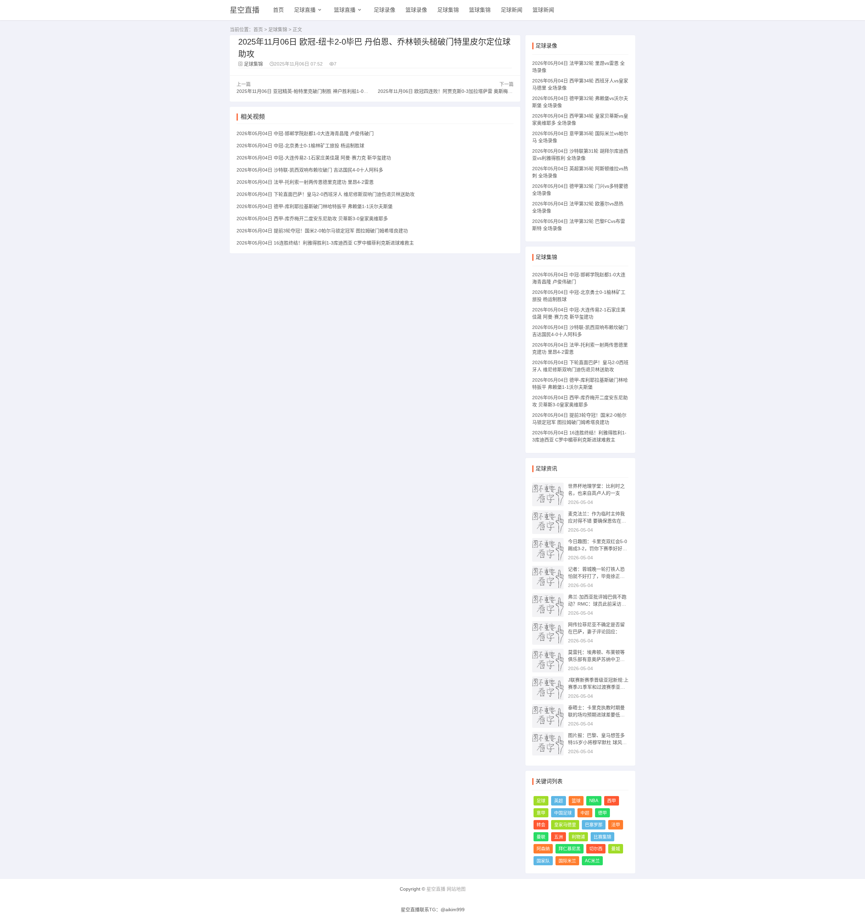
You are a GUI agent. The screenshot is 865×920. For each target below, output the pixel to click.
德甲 (602, 812)
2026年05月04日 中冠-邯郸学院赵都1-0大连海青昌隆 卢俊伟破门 (305, 133)
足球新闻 (511, 10)
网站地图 (456, 889)
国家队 (543, 860)
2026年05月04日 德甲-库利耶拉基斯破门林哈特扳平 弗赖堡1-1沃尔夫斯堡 (315, 206)
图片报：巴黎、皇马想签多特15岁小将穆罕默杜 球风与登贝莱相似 (597, 742)
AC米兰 (592, 860)
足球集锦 (448, 10)
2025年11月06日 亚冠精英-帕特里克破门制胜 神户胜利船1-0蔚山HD (308, 91)
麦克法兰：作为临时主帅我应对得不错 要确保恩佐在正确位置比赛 (597, 521)
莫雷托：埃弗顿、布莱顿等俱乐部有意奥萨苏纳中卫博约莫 (596, 659)
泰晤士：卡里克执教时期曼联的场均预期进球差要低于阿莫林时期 (596, 714)
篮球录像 (416, 10)
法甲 (615, 824)
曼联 (541, 836)
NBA (593, 800)
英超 (558, 800)
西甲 (611, 800)
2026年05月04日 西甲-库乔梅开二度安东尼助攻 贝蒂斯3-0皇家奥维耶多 (312, 218)
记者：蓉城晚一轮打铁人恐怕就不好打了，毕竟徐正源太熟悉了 (596, 576)
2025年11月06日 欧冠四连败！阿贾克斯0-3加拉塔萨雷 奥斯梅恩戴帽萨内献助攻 (462, 91)
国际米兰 (567, 860)
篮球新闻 (543, 10)
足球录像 (384, 10)
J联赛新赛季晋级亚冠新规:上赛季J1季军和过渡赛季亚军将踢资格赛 (598, 687)
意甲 (541, 812)
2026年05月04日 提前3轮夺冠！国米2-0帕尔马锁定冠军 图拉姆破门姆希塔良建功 (322, 230)
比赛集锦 (602, 836)
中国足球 (563, 812)
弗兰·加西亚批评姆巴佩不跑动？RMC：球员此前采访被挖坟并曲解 (597, 604)
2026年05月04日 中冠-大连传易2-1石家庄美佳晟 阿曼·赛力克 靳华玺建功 (314, 157)
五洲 (558, 836)
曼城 (615, 848)
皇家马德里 (565, 824)
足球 (541, 800)
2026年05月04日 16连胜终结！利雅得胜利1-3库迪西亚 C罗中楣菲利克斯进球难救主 (325, 243)
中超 (584, 812)
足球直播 (305, 10)
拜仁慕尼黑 (569, 848)
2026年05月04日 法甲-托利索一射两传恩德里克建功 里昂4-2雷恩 (305, 182)
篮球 (576, 800)
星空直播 (245, 10)
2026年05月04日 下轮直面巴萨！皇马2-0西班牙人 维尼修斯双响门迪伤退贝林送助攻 (326, 194)
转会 (541, 824)
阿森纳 (543, 848)
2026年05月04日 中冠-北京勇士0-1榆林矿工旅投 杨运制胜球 (300, 145)
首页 (278, 10)
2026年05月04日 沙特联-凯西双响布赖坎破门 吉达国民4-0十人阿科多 (310, 170)
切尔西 (595, 848)
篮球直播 (344, 10)
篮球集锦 (480, 10)
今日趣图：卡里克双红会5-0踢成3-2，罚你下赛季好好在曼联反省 (597, 548)
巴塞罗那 (593, 824)
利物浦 (578, 836)
